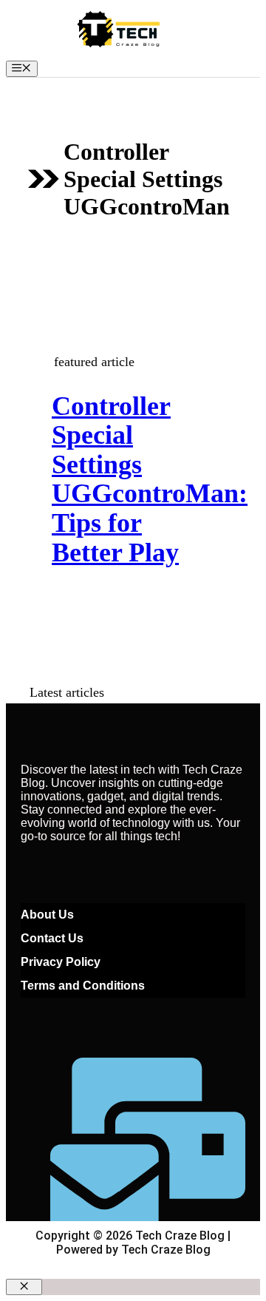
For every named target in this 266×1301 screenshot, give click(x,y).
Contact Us (52, 938)
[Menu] (22, 69)
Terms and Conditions (83, 985)
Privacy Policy (60, 962)
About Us (47, 914)
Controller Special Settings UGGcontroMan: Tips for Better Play (150, 479)
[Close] (24, 1287)
